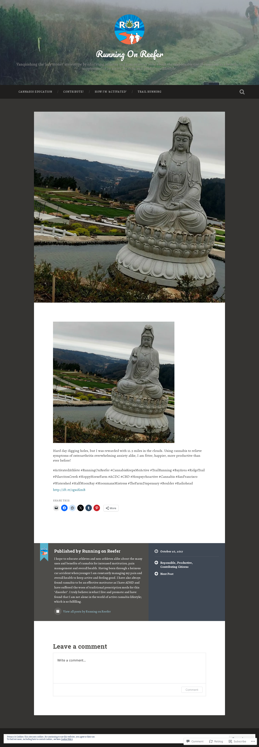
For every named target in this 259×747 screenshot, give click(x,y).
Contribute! (73, 92)
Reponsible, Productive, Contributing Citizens (176, 565)
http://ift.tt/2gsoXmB (69, 489)
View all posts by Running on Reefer (87, 611)
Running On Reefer (129, 54)
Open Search (242, 92)
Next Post (166, 574)
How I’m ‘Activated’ (111, 92)
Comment (192, 689)
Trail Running (149, 92)
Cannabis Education (35, 92)
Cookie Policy (67, 739)
